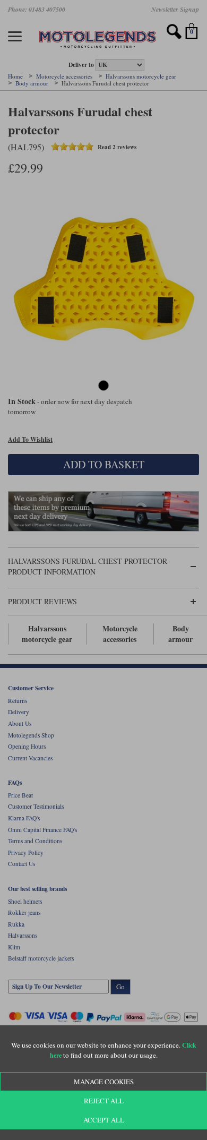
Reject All (104, 1100)
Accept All (103, 1120)
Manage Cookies (104, 1081)
